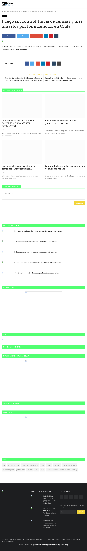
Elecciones (56, 465)
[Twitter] (32, 64)
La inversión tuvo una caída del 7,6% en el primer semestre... (49, 512)
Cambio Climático (52, 470)
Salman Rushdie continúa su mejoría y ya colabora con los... (65, 167)
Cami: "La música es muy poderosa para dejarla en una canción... (38, 262)
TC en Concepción (8, 470)
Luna (36, 470)
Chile (42, 465)
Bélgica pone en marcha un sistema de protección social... (35, 252)
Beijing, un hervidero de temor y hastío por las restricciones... (18, 167)
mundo (8, 11)
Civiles (49, 465)
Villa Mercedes (65, 470)
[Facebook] (27, 64)
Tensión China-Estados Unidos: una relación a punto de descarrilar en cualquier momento (23, 79)
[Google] (38, 64)
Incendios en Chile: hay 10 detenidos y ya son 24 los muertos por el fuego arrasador (63, 79)
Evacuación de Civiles (70, 465)
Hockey (74, 470)
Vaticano (30, 470)
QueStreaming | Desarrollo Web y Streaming (52, 545)
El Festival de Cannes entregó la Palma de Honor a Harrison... (49, 524)
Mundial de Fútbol (14, 465)
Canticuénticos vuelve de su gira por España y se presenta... (36, 273)
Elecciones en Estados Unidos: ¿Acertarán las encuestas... (60, 122)
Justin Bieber (20, 470)
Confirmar (79, 203)
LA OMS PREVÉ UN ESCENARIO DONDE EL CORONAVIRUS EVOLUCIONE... (18, 123)
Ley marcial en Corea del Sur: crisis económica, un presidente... (38, 231)
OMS (4, 465)
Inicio (3, 11)
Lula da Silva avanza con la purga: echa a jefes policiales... (49, 499)
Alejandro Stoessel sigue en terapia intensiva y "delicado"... (36, 241)
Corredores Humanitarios (30, 465)
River (42, 470)
